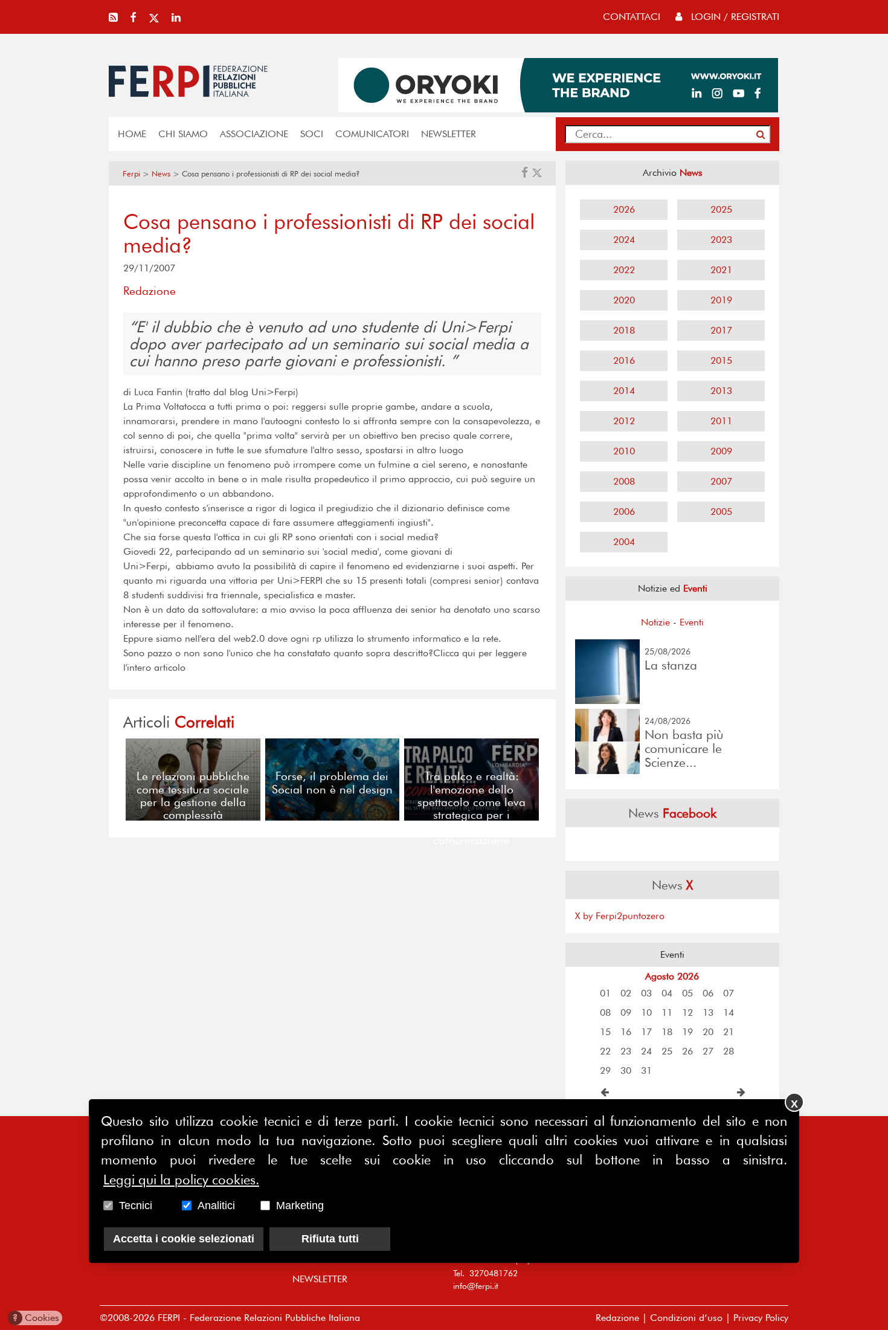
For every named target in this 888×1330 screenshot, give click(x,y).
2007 (721, 481)
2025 (721, 209)
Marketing (300, 1206)
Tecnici (135, 1206)
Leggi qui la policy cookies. (181, 1180)
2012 (624, 421)
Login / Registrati (733, 16)
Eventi (692, 622)
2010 (624, 451)
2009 (721, 451)
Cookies (36, 1317)
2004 (624, 541)
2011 (721, 421)
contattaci (631, 16)
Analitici (216, 1206)
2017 (721, 330)
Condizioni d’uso (686, 1317)
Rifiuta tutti (330, 1239)
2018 (624, 330)
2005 (721, 511)
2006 (624, 511)
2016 (624, 360)
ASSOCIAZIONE (254, 134)
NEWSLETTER (448, 134)
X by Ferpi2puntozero (619, 916)
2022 (624, 270)
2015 (721, 360)
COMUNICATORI (372, 134)
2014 (624, 390)
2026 (624, 209)
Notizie (655, 622)
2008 (624, 481)
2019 (721, 300)
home (132, 134)
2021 (721, 270)
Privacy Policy (760, 1317)
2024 (624, 239)
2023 (721, 239)
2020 (624, 300)
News (161, 173)
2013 (721, 390)
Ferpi (131, 173)
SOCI (311, 134)
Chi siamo (183, 134)
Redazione (617, 1317)
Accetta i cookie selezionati (183, 1239)
